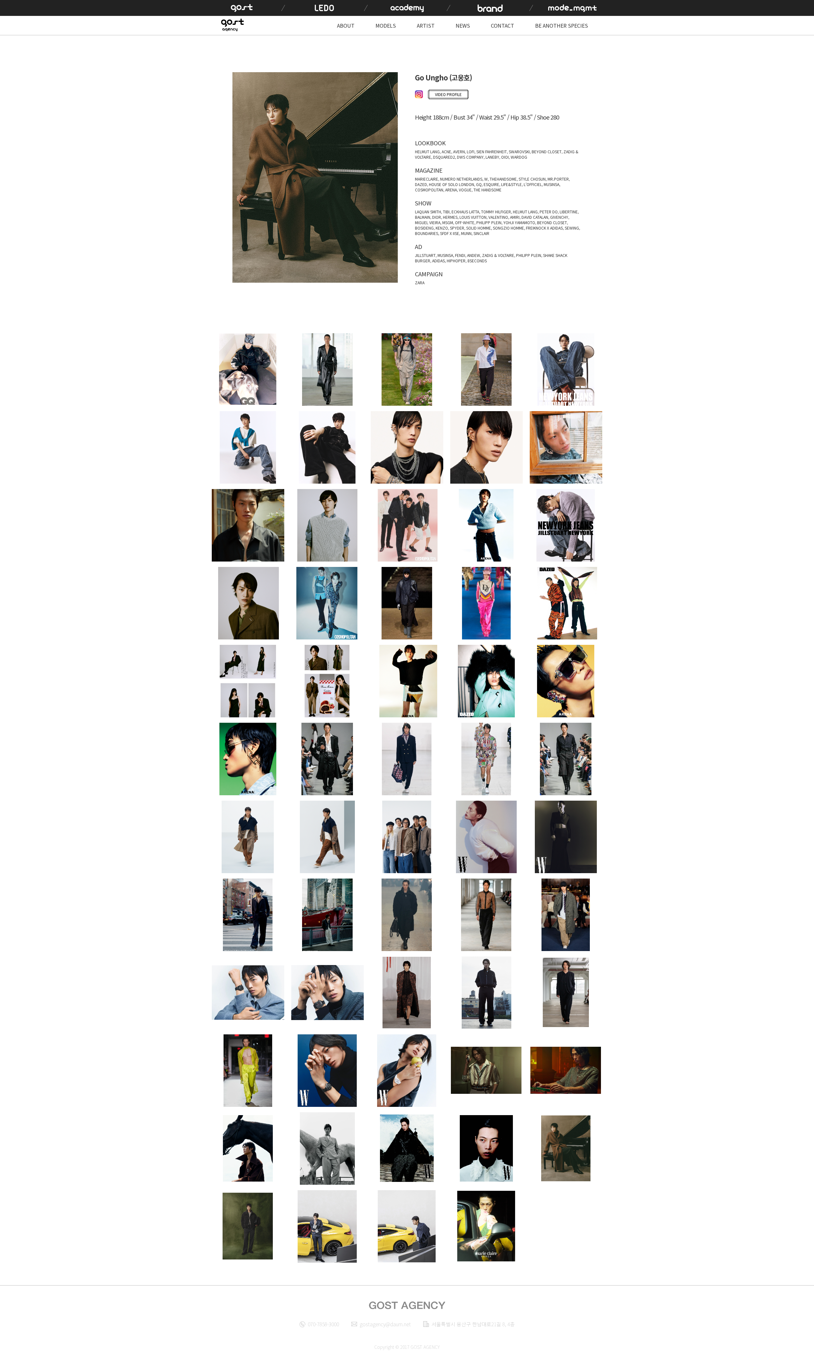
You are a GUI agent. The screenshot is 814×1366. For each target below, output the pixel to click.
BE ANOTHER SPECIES (561, 25)
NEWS (463, 25)
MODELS (386, 25)
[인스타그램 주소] (420, 95)
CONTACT (502, 25)
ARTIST (426, 25)
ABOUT (346, 25)
